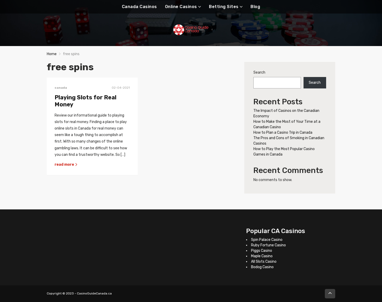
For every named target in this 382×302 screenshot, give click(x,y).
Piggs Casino (261, 250)
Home (52, 54)
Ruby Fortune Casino (268, 245)
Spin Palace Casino (266, 239)
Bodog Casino (262, 267)
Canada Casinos (139, 6)
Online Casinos (181, 6)
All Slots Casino (263, 261)
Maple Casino (262, 256)
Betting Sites (224, 6)
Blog (255, 6)
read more (65, 164)
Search (259, 72)
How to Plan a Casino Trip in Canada (282, 132)
